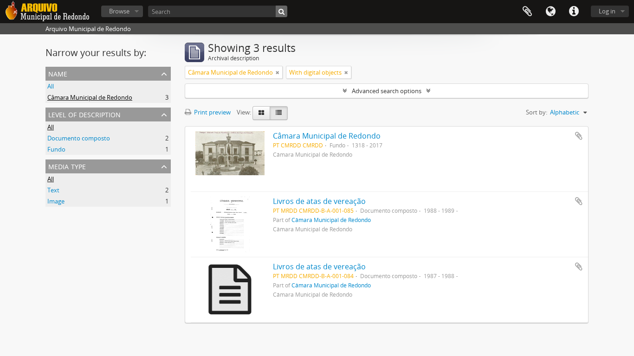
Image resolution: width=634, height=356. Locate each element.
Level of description (84, 114)
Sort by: (536, 112)
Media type (67, 165)
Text (53, 190)
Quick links (573, 11)
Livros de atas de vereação (319, 201)
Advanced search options (386, 91)
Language (550, 11)
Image (56, 201)
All (50, 86)
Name (57, 73)
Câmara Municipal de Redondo (89, 97)
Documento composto (78, 138)
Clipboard (527, 11)
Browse (119, 11)
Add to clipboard (578, 135)
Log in (607, 11)
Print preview (212, 112)
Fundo (56, 149)
